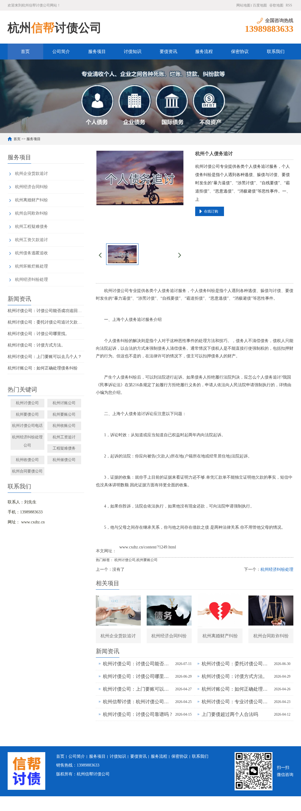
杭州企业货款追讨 (31, 173)
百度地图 (260, 5)
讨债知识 (132, 51)
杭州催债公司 (64, 459)
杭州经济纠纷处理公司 (27, 441)
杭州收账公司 (64, 425)
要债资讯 (168, 51)
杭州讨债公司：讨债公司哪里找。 (38, 333)
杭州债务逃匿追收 (31, 253)
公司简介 (61, 51)
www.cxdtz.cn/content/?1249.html (147, 547)
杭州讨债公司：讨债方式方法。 (36, 345)
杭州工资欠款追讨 (31, 240)
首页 (25, 51)
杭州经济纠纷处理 (31, 279)
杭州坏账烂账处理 (31, 266)
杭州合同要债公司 (27, 471)
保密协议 (240, 51)
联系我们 (276, 51)
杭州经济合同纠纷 (31, 187)
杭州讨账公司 (64, 403)
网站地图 (243, 5)
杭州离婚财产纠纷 (31, 200)
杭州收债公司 (27, 459)
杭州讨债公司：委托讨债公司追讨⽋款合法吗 (46, 322)
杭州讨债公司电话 (27, 425)
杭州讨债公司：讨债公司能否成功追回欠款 (46, 311)
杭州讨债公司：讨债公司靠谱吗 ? (137, 714)
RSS (289, 5)
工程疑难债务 (64, 448)
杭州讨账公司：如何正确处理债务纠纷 (43, 368)
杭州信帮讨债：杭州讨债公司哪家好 (137, 701)
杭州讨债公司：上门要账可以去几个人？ (45, 356)
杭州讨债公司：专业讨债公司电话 (236, 701)
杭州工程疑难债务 (31, 226)
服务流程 (204, 51)
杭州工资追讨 (64, 437)
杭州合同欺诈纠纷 (31, 213)
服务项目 (97, 51)
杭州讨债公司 (27, 403)
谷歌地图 (276, 5)
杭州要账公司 (64, 414)
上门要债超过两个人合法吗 (230, 714)
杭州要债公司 (27, 414)
